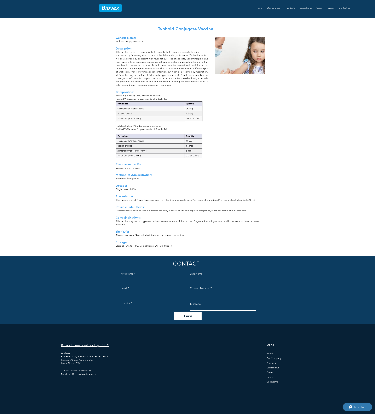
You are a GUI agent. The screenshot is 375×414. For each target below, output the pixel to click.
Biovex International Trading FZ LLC (85, 345)
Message (195, 304)
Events (269, 377)
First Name (127, 273)
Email (124, 288)
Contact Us (272, 381)
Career (269, 372)
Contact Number (200, 288)
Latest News (272, 367)
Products (271, 363)
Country (125, 303)
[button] (274, 8)
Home (269, 353)
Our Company (273, 358)
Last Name (196, 273)
